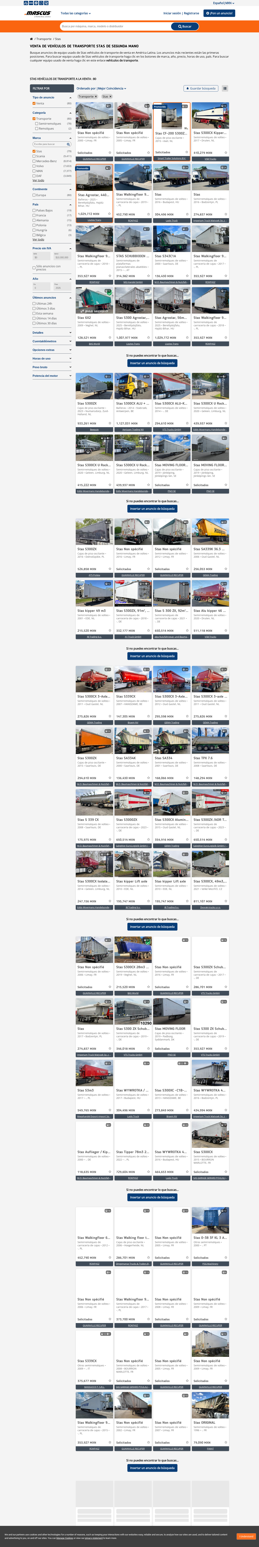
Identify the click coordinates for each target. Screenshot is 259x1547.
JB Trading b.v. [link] (94, 639)
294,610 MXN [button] (164, 426)
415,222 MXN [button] (87, 487)
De (34, 287)
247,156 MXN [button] (87, 903)
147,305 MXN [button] (125, 719)
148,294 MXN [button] (203, 780)
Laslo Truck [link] (172, 222)
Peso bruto (40, 369)
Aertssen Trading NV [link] (133, 431)
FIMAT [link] (210, 1450)
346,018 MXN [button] (125, 1051)
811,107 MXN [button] (203, 903)
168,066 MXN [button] (164, 780)
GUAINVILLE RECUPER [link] (94, 161)
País (35, 206)
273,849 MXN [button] (164, 1112)
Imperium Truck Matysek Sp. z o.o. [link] (211, 222)
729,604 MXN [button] (125, 1174)
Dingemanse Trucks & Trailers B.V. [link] (133, 1266)
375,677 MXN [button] (87, 1383)
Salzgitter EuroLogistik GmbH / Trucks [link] (135, 848)
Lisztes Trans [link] (94, 222)
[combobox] (203, 1509)
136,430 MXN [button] (164, 278)
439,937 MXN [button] (203, 426)
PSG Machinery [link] (210, 1266)
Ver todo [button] (38, 183)
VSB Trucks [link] (210, 161)
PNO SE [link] (172, 493)
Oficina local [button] (138, 1513)
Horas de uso (42, 360)
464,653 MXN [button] (164, 1174)
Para (56, 287)
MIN (35, 256)
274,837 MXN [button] (203, 217)
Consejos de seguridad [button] (39, 1524)
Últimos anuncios (44, 299)
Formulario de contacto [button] (145, 1518)
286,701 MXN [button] (203, 989)
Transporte (43, 41)
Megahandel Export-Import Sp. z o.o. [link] (96, 1118)
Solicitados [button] (85, 155)
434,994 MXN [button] (203, 1112)
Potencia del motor (45, 378)
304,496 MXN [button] (164, 217)
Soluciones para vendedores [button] (92, 1513)
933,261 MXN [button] (87, 426)
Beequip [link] (94, 431)
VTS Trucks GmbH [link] (171, 431)
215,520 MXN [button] (87, 633)
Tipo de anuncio (43, 99)
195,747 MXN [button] (125, 903)
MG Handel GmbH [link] (133, 284)
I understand (246, 1536)
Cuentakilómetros (44, 343)
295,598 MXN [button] (164, 719)
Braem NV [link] (133, 724)
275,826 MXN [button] (87, 719)
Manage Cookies (64, 1538)
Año (35, 281)
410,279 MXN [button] (203, 155)
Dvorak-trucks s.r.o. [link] (210, 909)
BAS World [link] (94, 346)
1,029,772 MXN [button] (88, 216)
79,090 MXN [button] (202, 1445)
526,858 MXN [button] (87, 571)
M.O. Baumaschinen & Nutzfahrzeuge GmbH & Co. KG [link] (183, 284)
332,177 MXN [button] (125, 633)
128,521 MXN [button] (87, 340)
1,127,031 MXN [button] (127, 426)
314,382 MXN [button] (125, 278)
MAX (56, 256)
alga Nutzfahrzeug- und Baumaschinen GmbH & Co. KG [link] (183, 639)
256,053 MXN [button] (203, 571)
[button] (52, 91)
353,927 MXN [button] (87, 278)
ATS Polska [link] (94, 577)
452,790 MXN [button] (125, 217)
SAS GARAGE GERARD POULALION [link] (211, 1180)
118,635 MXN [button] (87, 1174)
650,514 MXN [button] (164, 633)
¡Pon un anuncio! (221, 13)
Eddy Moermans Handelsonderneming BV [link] (215, 431)
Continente (40, 191)
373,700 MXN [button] (125, 1321)
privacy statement (94, 1538)
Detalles (38, 334)
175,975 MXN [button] (87, 842)
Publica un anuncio (85, 1518)
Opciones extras (43, 352)
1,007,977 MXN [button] (127, 340)
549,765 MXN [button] (87, 1112)
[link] (94, 118)
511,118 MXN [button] (203, 633)
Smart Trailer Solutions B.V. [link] (172, 160)
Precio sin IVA (42, 250)
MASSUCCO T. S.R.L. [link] (94, 1389)
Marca (37, 140)
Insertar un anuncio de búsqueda (152, 365)
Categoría (39, 115)
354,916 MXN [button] (164, 842)
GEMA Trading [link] (210, 577)
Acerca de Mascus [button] (36, 1513)
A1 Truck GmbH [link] (133, 639)
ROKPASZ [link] (133, 222)
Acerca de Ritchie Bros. (39, 1518)
